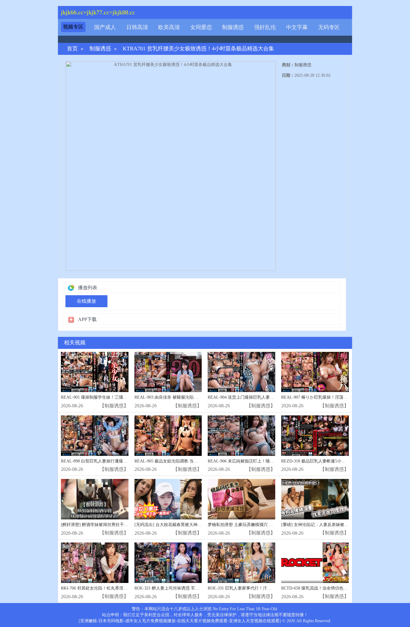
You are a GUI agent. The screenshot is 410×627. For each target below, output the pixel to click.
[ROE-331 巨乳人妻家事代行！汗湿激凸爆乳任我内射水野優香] (241, 562)
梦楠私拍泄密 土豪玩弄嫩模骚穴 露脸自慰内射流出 (255, 524)
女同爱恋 (201, 27)
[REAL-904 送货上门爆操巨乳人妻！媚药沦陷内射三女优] (241, 372)
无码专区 (329, 27)
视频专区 (73, 27)
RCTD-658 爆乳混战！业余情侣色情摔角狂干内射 (327, 588)
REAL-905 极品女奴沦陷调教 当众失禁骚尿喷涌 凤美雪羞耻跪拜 (194, 461)
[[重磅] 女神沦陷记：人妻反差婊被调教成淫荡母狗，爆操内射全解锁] (315, 499)
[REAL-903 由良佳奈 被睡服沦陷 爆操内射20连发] (168, 372)
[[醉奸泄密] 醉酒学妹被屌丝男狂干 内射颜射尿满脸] (94, 499)
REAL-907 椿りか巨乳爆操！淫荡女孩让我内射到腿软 (331, 397)
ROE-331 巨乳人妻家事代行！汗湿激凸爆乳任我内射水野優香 (265, 588)
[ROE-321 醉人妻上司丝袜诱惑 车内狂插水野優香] (168, 562)
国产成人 (105, 27)
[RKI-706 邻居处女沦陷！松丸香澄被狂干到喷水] (94, 562)
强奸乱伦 (265, 27)
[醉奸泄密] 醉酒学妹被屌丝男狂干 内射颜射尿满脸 (108, 524)
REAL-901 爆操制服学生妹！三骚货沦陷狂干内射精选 (111, 397)
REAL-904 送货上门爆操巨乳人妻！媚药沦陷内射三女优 (260, 397)
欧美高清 (169, 27)
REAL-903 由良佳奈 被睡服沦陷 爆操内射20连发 (179, 397)
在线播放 (86, 301)
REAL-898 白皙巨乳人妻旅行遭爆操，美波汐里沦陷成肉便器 (117, 461)
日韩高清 (137, 27)
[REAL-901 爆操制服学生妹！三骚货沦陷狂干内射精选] (94, 372)
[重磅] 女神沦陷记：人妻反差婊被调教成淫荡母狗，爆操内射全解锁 (344, 524)
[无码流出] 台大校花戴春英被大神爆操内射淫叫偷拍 (182, 524)
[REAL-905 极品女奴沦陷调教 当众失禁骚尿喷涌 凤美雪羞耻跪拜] (168, 435)
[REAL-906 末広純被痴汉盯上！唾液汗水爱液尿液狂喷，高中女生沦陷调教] (241, 435)
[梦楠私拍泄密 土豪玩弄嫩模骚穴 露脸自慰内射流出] (241, 499)
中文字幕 (297, 27)
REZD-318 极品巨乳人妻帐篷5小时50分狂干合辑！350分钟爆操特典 (343, 461)
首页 (72, 49)
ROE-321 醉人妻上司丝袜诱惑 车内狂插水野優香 (179, 588)
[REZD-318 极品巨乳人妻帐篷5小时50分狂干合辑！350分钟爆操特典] (315, 435)
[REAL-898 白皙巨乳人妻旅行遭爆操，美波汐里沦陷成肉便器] (94, 435)
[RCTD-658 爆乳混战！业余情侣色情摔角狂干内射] (315, 562)
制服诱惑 (233, 27)
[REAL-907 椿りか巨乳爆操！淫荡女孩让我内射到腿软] (315, 372)
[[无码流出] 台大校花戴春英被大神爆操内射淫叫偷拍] (168, 499)
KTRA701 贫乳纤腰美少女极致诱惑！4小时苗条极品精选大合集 (198, 49)
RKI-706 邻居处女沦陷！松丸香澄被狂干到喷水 (105, 588)
